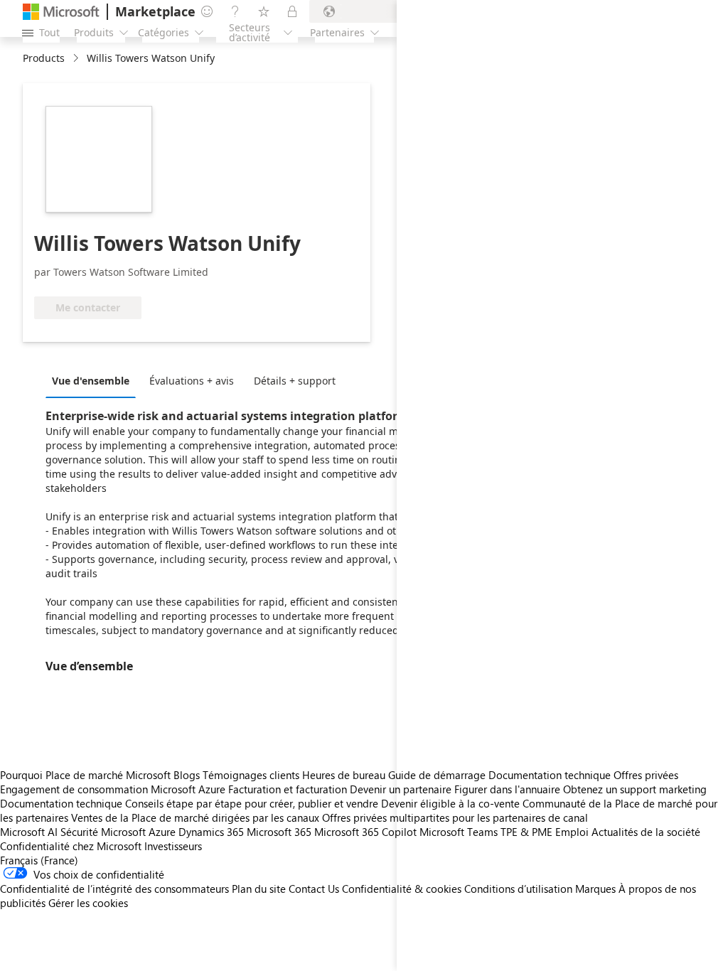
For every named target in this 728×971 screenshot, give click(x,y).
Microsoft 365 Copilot (365, 832)
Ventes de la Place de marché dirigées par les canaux (195, 817)
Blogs (186, 775)
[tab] (94, 380)
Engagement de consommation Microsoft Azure (114, 789)
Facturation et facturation (287, 789)
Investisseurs (173, 846)
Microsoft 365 (279, 832)
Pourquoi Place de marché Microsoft (85, 775)
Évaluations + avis (191, 380)
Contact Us (314, 888)
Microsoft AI (29, 832)
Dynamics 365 (211, 832)
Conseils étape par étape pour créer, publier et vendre (251, 803)
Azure (162, 832)
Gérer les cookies (88, 903)
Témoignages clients (251, 775)
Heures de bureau (343, 775)
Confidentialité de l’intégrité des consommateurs (114, 888)
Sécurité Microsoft (103, 832)
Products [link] (44, 58)
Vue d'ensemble (90, 380)
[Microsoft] (61, 12)
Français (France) (39, 860)
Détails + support (295, 380)
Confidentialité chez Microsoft (70, 846)
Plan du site (259, 888)
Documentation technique (61, 803)
